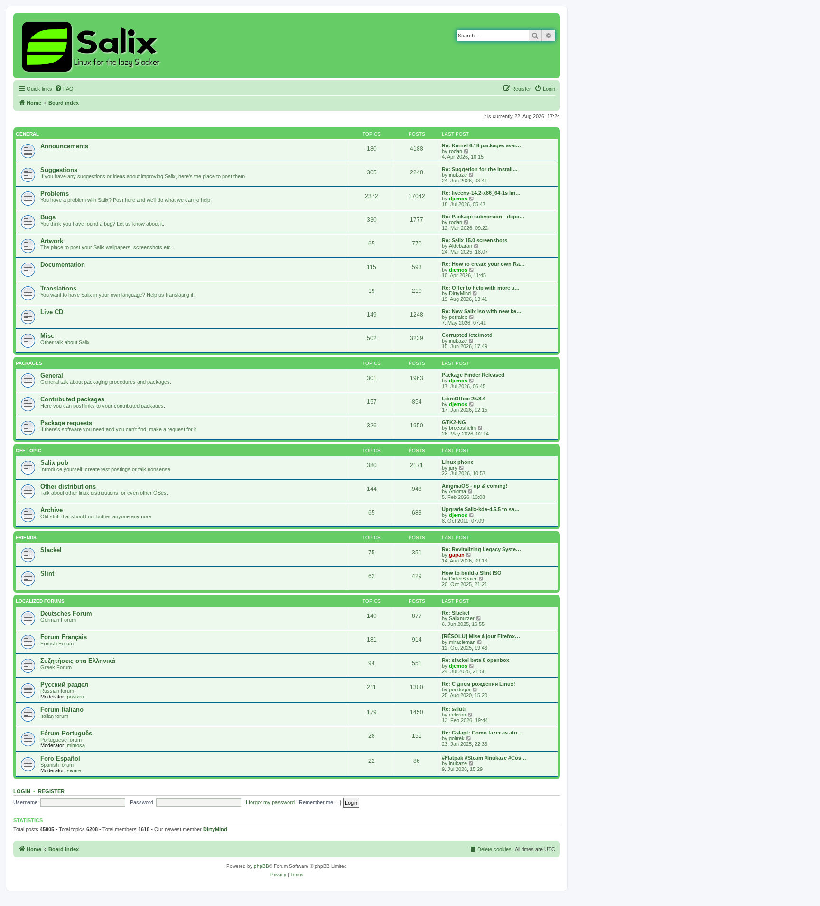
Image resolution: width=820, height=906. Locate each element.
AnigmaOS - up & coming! (475, 486)
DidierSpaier (463, 578)
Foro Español (60, 758)
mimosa (76, 745)
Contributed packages (72, 399)
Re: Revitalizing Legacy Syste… (481, 549)
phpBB (261, 866)
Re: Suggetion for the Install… (480, 169)
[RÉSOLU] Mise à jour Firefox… (481, 636)
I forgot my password (270, 802)
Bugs (48, 217)
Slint (47, 573)
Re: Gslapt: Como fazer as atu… (482, 732)
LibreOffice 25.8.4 (463, 398)
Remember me (317, 802)
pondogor (460, 689)
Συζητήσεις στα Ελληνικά (77, 660)
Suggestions (58, 169)
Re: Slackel (455, 613)
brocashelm (462, 428)
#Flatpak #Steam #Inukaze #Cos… (484, 758)
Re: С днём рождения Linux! (478, 684)
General (27, 133)
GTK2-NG (454, 422)
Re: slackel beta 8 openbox (475, 660)
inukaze (458, 175)
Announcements (64, 146)
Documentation (62, 264)
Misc (47, 335)
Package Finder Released (473, 375)
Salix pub (54, 462)
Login (21, 791)
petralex (458, 317)
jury (453, 468)
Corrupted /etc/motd (467, 335)
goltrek (457, 738)
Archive (51, 510)
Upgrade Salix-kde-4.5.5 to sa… (481, 509)
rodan (455, 151)
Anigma (457, 491)
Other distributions (68, 486)
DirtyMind (460, 293)
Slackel (51, 549)
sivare (74, 770)
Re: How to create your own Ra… (483, 264)
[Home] (92, 46)
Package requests (66, 422)
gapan (457, 555)
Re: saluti (454, 709)
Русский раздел (64, 684)
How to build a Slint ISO (472, 573)
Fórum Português (66, 733)
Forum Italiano (62, 709)
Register (51, 791)
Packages (29, 363)
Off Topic (28, 450)
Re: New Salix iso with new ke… (482, 311)
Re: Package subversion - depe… (483, 216)
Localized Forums (40, 601)
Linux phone (458, 462)
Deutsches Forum (66, 613)
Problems (54, 193)
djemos (458, 198)
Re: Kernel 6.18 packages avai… (481, 145)
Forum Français (63, 637)
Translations (58, 288)
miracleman (462, 642)
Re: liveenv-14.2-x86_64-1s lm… (481, 193)
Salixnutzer (462, 618)
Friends (26, 537)
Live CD (51, 312)
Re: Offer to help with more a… (481, 287)
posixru (75, 696)
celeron (457, 714)
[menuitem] (64, 88)
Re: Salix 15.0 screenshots (474, 240)
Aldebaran (460, 246)
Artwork (51, 241)
